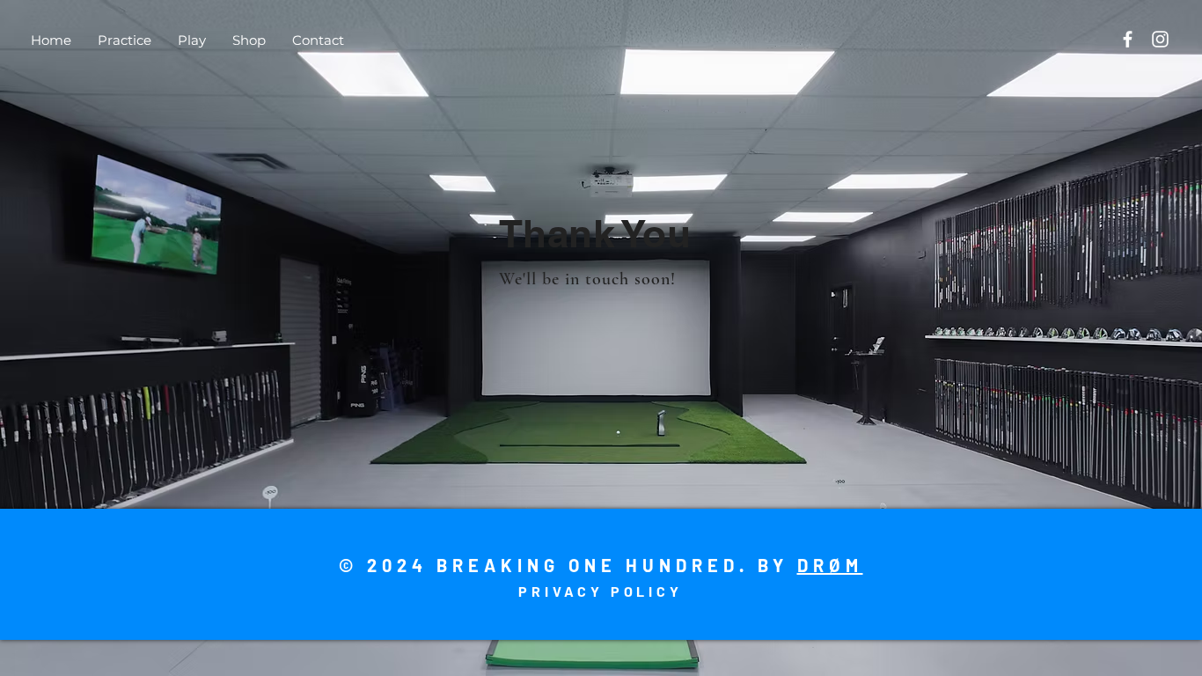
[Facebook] (1128, 39)
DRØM (830, 565)
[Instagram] (1160, 39)
